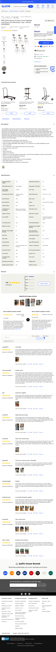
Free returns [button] (39, 58)
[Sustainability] (4, 167)
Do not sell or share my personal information (25, 645)
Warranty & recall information (5, 616)
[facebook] (29, 594)
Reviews (26, 119)
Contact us (4, 621)
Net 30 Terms (18, 610)
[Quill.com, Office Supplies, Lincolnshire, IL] (5, 639)
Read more (18, 329)
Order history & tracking (7, 601)
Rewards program (19, 603)
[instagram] (22, 594)
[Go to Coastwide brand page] (12, 573)
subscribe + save (19, 607)
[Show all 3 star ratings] (32, 282)
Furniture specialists (19, 621)
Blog (43, 603)
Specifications (16, 119)
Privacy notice (20, 643)
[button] (55, 1)
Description (5, 119)
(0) (25, 284)
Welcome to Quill (46, 601)
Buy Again (27, 11)
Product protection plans (21, 623)
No (35, 364)
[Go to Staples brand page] (31, 573)
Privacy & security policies (8, 619)
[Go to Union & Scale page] (44, 573)
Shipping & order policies (7, 613)
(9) (25, 278)
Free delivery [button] (5, 110)
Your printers (31, 605)
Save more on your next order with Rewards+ (34, 1)
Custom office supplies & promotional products (21, 613)
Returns (3, 603)
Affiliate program (19, 628)
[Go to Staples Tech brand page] (37, 573)
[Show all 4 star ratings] (32, 279)
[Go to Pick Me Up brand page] (18, 573)
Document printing (19, 615)
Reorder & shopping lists (34, 601)
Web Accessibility (46, 611)
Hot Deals (22, 11)
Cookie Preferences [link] (38, 643)
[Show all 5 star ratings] (31, 276)
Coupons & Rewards (14, 11)
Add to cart (46, 42)
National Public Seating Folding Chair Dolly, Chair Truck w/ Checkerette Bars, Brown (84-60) (27, 103)
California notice (28, 643)
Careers (44, 609)
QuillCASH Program (19, 605)
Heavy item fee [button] (41, 50)
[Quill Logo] (6, 6)
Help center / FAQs (6, 611)
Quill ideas (17, 626)
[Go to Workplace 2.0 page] (50, 573)
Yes (30, 364)
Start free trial (50, 31)
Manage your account (7, 605)
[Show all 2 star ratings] (32, 285)
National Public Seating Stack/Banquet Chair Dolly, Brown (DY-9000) (45, 103)
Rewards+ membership (20, 601)
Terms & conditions (10, 643)
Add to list (38, 61)
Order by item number (34, 607)
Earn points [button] (49, 20)
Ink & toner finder (33, 603)
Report (41, 364)
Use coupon (42, 585)
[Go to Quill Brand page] (5, 573)
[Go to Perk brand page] (25, 573)
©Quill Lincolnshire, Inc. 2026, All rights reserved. (19, 639)
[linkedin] (25, 594)
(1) (25, 281)
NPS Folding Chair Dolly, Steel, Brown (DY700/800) (8, 103)
